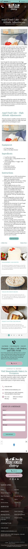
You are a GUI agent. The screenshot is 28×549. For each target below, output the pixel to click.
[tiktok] (15, 479)
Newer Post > (23, 243)
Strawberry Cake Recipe (10, 262)
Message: (5, 425)
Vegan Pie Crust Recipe (10, 292)
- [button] (2, 443)
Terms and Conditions (16, 546)
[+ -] (14, 446)
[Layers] (26, 442)
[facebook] (10, 479)
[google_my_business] (18, 479)
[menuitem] (7, 489)
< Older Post (4, 243)
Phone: (4, 420)
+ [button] (2, 442)
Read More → (5, 272)
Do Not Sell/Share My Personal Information (15, 545)
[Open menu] (25, 6)
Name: (4, 410)
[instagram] (13, 479)
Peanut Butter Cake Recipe (11, 321)
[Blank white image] (2, 8)
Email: (4, 415)
